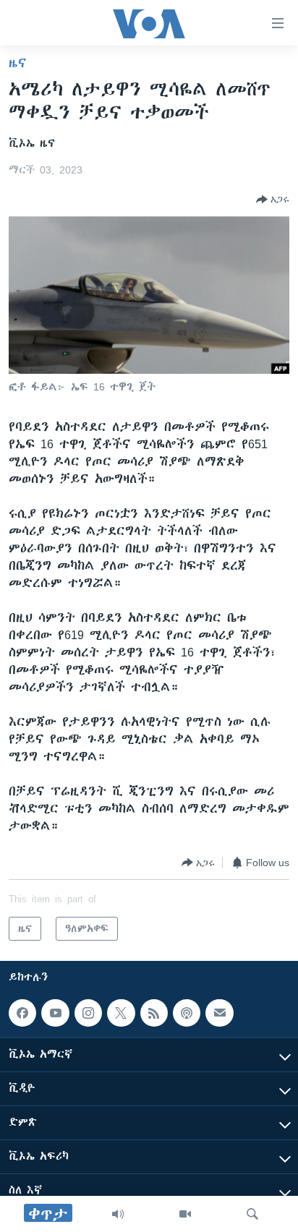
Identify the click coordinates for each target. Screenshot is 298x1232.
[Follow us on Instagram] (88, 1013)
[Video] (185, 1214)
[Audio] (118, 1214)
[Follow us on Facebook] (22, 1013)
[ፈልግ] (252, 1214)
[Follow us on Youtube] (55, 1013)
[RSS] (154, 1013)
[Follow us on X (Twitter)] (121, 1013)
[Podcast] (186, 1013)
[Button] (272, 199)
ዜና (18, 63)
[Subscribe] (219, 1013)
